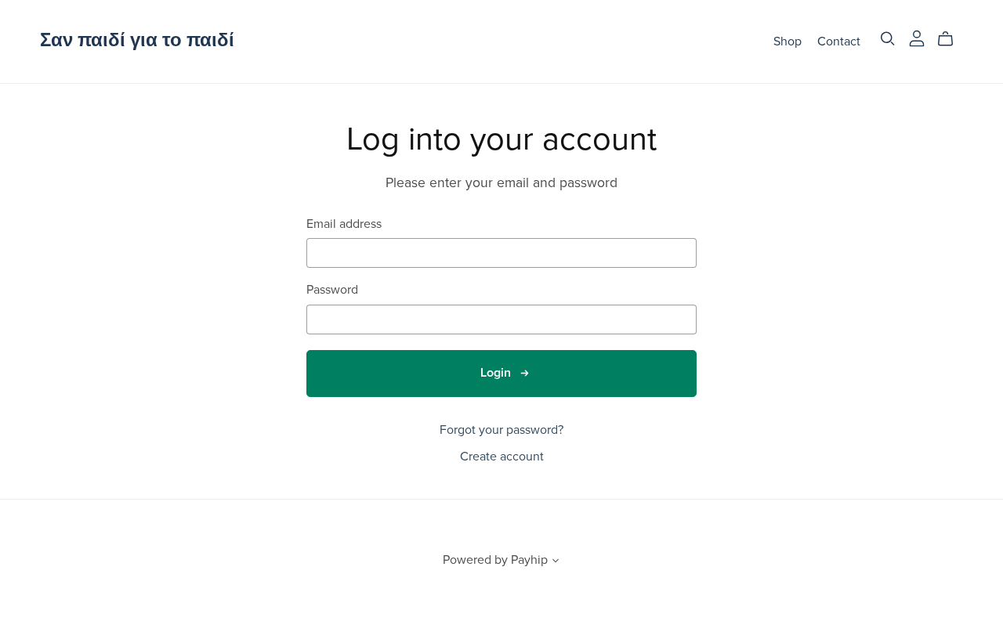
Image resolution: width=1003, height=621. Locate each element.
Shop (787, 41)
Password (332, 290)
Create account (502, 456)
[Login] (916, 37)
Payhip (529, 560)
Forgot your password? (501, 430)
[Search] (888, 38)
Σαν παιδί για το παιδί (137, 40)
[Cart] (951, 39)
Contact (838, 41)
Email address (344, 224)
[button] (555, 562)
